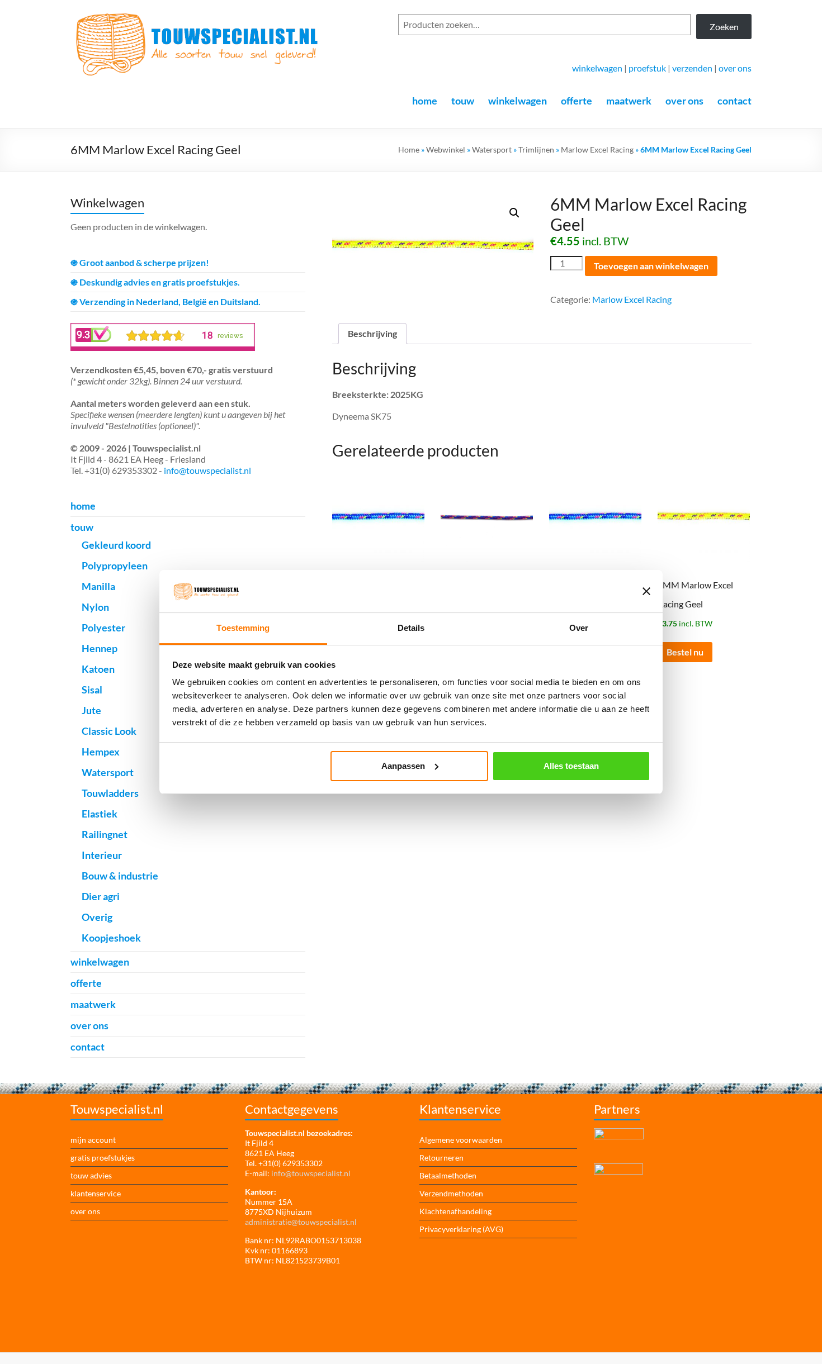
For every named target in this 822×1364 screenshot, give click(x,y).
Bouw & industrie (120, 875)
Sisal (92, 689)
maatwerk (628, 100)
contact (734, 100)
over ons (735, 68)
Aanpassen (403, 766)
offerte (576, 100)
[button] (514, 213)
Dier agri (101, 896)
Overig (97, 917)
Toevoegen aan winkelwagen (651, 265)
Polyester (103, 627)
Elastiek (99, 813)
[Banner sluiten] (646, 591)
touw (462, 100)
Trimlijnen (536, 149)
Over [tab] (578, 628)
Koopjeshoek (111, 937)
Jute (91, 710)
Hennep (99, 648)
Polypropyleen (115, 565)
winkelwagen (597, 68)
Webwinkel (445, 149)
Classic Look (109, 731)
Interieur (102, 855)
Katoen (98, 669)
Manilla (98, 586)
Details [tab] (411, 628)
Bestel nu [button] (685, 652)
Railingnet (104, 834)
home (424, 100)
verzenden (692, 68)
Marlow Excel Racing (597, 149)
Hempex (101, 751)
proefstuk (647, 68)
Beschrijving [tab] (372, 333)
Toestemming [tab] (243, 628)
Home (408, 149)
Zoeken (724, 26)
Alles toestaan (571, 766)
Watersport (492, 149)
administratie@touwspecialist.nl (301, 1222)
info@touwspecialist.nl (207, 470)
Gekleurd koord (116, 545)
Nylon (95, 607)
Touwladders (110, 793)
